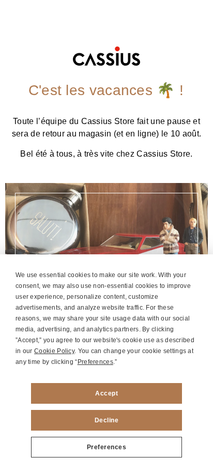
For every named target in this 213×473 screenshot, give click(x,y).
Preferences (107, 447)
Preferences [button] (95, 361)
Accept (106, 393)
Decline (107, 420)
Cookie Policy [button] (54, 351)
